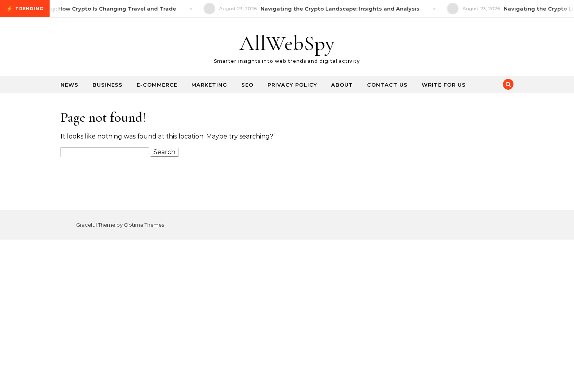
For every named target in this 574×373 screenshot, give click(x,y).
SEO (247, 85)
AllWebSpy (287, 43)
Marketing (209, 85)
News (69, 85)
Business (108, 85)
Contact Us (387, 85)
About (342, 85)
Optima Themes (144, 225)
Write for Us (444, 85)
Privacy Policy (292, 85)
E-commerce (157, 85)
